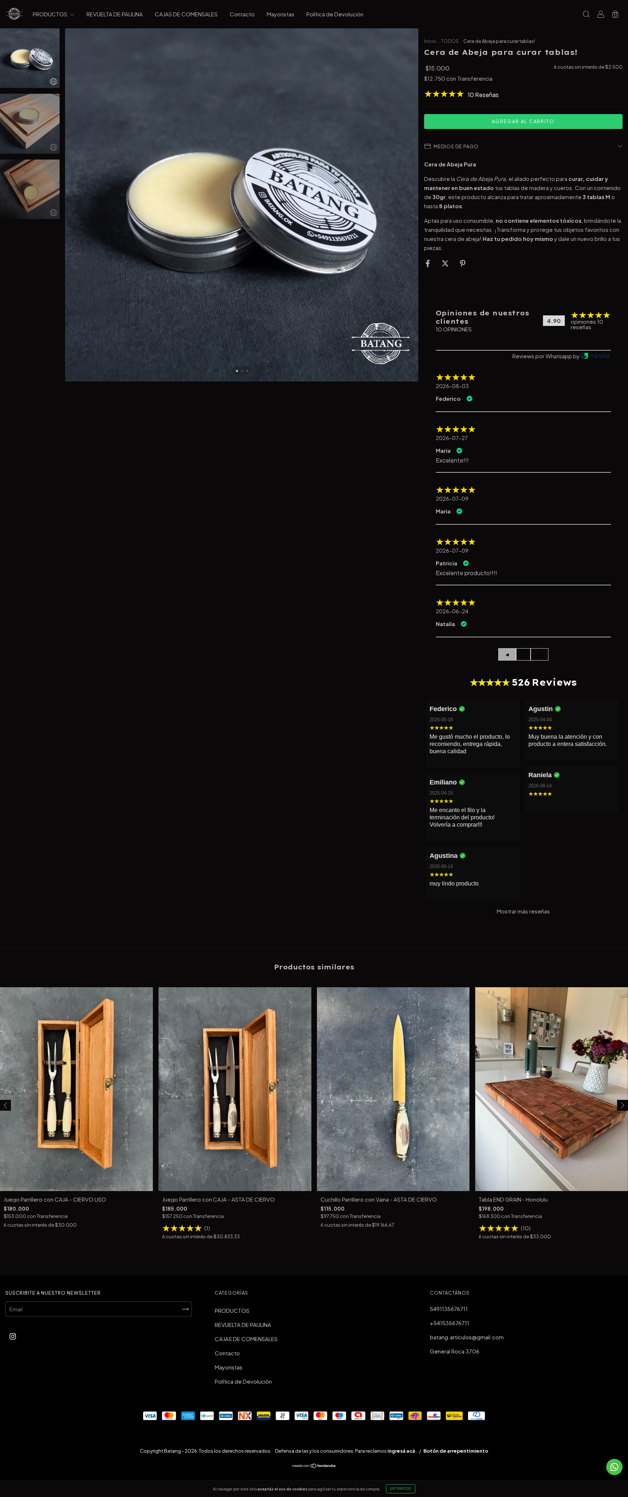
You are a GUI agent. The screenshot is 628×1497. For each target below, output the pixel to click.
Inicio (430, 41)
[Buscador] (586, 14)
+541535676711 (449, 1322)
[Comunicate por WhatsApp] (614, 1467)
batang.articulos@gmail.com (467, 1336)
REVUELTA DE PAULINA (114, 14)
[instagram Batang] (12, 1335)
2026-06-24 (452, 611)
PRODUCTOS (50, 14)
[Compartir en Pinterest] (462, 262)
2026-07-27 (452, 438)
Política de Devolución (334, 14)
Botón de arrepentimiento (455, 1451)
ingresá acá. (402, 1451)
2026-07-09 (452, 498)
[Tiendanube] (314, 1465)
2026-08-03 (452, 386)
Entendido (400, 1488)
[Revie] (595, 356)
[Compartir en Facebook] (428, 262)
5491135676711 (449, 1308)
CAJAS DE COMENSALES (186, 14)
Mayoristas (280, 14)
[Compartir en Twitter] (446, 262)
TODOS (450, 41)
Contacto (242, 14)
